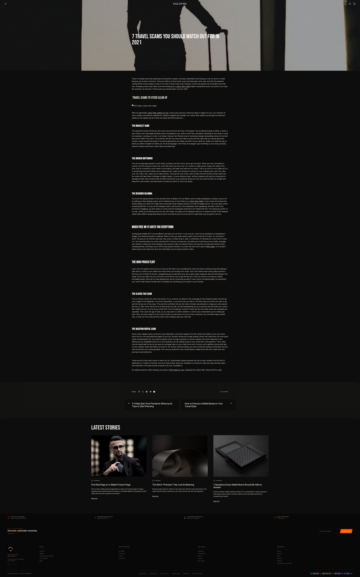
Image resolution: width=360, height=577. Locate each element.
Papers (200, 556)
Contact (279, 553)
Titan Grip (122, 558)
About (279, 551)
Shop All (42, 551)
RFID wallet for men (176, 370)
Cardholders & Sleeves (47, 556)
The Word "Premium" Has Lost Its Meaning (173, 484)
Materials (201, 551)
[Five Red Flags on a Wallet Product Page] (119, 456)
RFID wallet (210, 247)
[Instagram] (9, 564)
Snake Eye (122, 553)
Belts (41, 561)
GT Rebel (121, 551)
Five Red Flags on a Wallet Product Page (110, 484)
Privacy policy (153, 573)
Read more (94, 498)
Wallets (42, 553)
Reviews (279, 561)
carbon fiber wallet (183, 86)
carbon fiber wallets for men (158, 113)
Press (279, 556)
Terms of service (164, 573)
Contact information (197, 573)
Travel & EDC (44, 558)
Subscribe (346, 531)
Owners (279, 558)
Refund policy (142, 573)
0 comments (225, 391)
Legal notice (186, 573)
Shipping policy (176, 573)
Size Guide (201, 561)
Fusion (121, 556)
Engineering (201, 553)
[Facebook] (12, 564)
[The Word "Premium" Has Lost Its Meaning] (180, 456)
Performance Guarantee (284, 563)
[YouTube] (16, 564)
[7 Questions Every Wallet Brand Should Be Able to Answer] (241, 456)
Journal (200, 558)
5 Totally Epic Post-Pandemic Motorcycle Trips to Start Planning (152, 405)
